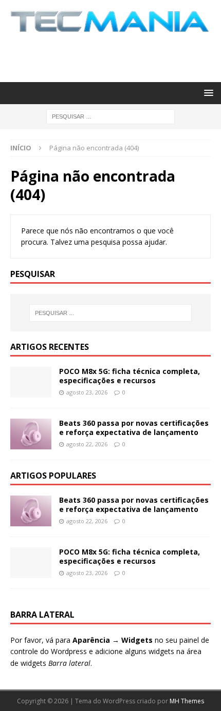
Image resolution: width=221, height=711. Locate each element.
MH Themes (187, 701)
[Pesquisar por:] (110, 116)
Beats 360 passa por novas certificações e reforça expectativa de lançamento (134, 427)
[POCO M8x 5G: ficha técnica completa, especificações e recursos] (30, 382)
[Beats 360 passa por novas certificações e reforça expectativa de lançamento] (30, 434)
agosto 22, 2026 (86, 444)
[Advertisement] (115, 56)
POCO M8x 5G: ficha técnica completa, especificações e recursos (129, 375)
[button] (206, 93)
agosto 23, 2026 (86, 392)
